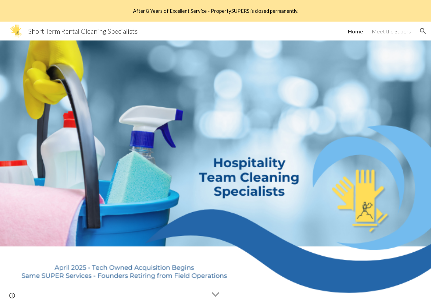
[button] (423, 31)
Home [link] (355, 31)
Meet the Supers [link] (391, 31)
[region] (215, 11)
